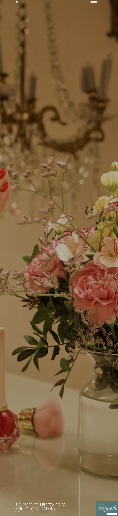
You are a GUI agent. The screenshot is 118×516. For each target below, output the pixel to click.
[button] (98, 2)
